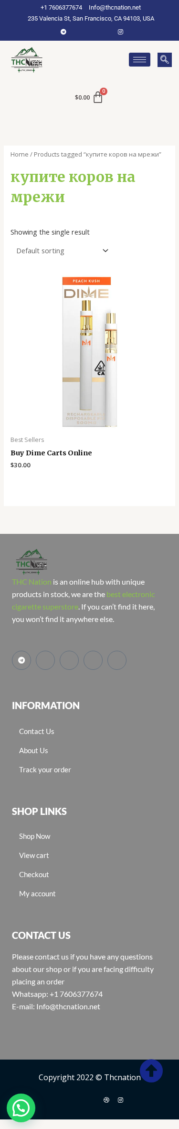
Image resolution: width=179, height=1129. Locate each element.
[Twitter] (92, 31)
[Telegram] (63, 31)
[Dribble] (106, 1100)
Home (20, 154)
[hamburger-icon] (139, 60)
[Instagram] (121, 31)
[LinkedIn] (106, 31)
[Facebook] (78, 31)
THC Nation (32, 581)
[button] (165, 60)
